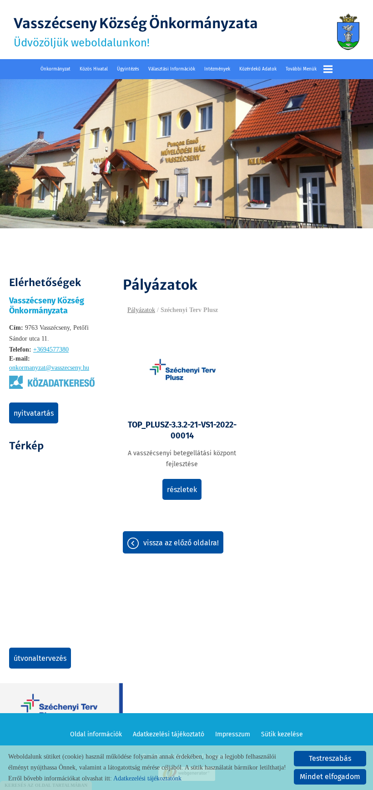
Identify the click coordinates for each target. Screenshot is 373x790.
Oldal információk (96, 734)
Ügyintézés (128, 69)
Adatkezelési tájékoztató (168, 734)
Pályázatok (141, 310)
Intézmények (217, 69)
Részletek (182, 489)
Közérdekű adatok (258, 69)
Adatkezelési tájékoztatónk (147, 778)
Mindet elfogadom (330, 776)
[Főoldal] (348, 32)
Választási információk (171, 69)
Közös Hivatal (94, 69)
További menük (301, 69)
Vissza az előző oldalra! (181, 542)
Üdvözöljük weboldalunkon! (136, 32)
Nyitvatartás (34, 413)
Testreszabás (330, 758)
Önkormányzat (55, 69)
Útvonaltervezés (40, 658)
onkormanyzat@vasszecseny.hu (49, 367)
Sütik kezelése (282, 734)
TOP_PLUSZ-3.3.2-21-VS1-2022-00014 (182, 430)
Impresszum (232, 734)
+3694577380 (51, 349)
